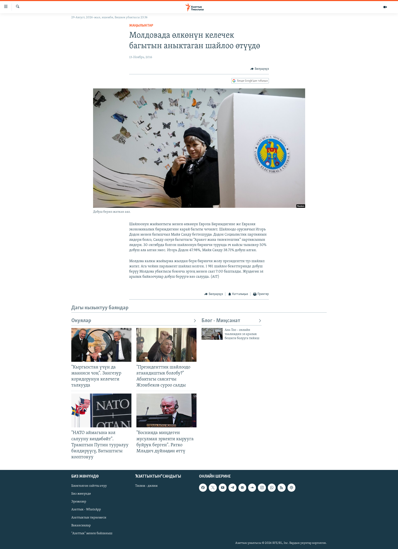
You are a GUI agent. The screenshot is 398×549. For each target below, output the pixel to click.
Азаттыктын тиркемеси (88, 517)
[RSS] (281, 488)
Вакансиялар (81, 525)
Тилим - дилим (146, 486)
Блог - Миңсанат (220, 321)
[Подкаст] (291, 488)
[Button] (259, 69)
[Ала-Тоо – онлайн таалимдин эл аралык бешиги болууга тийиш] (212, 334)
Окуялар (81, 321)
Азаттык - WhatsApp (86, 509)
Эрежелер (78, 502)
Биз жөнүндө (81, 493)
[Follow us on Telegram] (232, 488)
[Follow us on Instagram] (262, 488)
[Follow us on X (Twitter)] (213, 488)
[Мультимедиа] (385, 7)
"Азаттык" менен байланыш (91, 533)
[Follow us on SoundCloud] (252, 488)
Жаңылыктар (141, 26)
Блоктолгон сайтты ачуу (89, 486)
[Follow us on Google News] (242, 488)
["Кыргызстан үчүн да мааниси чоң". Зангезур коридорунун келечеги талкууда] (101, 345)
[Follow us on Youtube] (223, 488)
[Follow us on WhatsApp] (272, 488)
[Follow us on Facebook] (203, 488)
